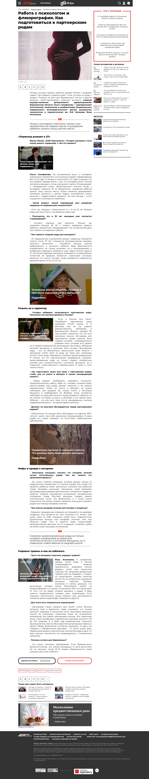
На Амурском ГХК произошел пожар (116, 127)
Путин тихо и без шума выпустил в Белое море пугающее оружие (115, 135)
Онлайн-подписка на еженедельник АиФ (49, 737)
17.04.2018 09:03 (23, 9)
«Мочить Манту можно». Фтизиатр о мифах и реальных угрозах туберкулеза (77, 689)
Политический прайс (41, 739)
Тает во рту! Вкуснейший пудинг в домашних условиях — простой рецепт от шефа (116, 100)
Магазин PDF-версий (74, 737)
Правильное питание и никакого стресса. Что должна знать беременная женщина (58, 451)
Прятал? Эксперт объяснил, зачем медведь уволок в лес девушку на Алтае (116, 69)
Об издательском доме (109, 734)
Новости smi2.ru (26, 727)
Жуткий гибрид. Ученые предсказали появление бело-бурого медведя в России (117, 107)
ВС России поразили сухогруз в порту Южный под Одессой (114, 143)
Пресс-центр (93, 734)
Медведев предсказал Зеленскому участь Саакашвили (115, 151)
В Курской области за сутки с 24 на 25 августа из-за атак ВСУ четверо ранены (112, 55)
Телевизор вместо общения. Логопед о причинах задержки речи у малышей (56, 291)
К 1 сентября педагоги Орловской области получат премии (112, 17)
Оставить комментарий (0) (74, 661)
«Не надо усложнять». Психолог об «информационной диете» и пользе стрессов (40, 689)
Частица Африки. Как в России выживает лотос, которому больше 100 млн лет (116, 92)
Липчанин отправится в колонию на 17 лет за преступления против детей (112, 36)
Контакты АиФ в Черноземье (60, 734)
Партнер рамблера (65, 770)
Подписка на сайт (80, 734)
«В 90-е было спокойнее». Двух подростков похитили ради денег (116, 76)
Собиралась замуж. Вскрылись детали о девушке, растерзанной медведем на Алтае (116, 84)
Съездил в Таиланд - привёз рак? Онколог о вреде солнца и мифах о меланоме (77, 696)
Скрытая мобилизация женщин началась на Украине (114, 120)
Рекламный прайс (40, 734)
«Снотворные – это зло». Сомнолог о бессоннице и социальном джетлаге (37, 696)
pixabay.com (22, 81)
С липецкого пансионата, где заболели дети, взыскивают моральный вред (112, 45)
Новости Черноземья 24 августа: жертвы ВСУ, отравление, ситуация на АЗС (112, 27)
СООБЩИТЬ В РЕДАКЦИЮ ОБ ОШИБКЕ (64, 739)
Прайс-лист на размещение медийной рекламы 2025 (106, 737)
